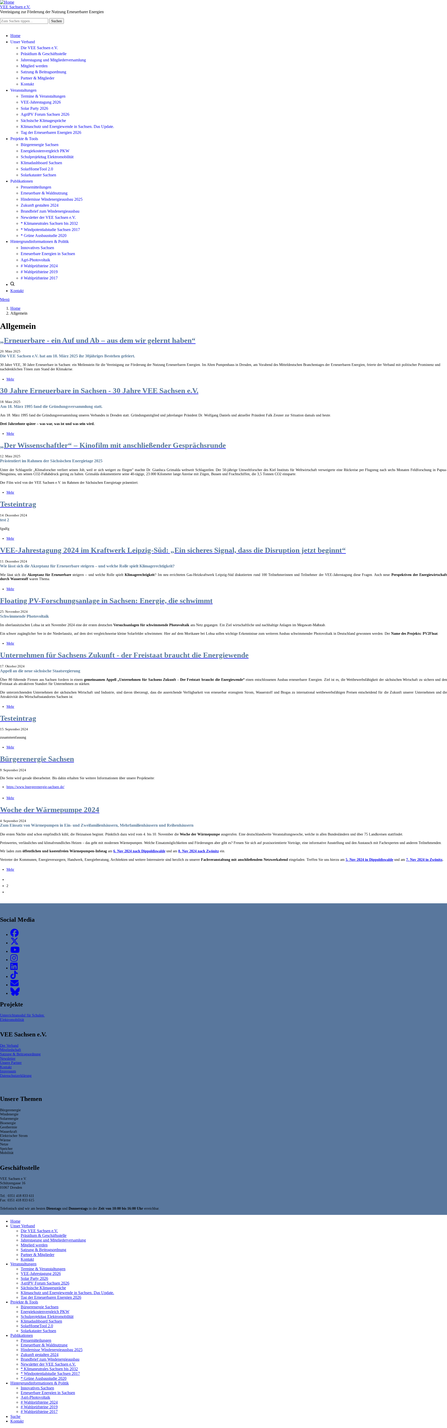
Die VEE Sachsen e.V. (39, 48)
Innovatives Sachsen (37, 248)
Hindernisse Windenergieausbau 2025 (52, 199)
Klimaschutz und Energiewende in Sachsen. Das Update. (67, 126)
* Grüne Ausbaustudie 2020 (43, 235)
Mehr (10, 379)
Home (15, 35)
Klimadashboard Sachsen (41, 163)
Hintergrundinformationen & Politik (39, 241)
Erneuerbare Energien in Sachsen (48, 253)
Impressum (8, 1071)
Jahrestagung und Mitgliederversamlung (53, 60)
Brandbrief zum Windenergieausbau (50, 211)
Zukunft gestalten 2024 (39, 205)
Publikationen (21, 181)
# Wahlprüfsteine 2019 (39, 272)
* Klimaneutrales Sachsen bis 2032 (49, 223)
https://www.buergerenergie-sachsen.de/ (35, 787)
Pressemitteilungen (36, 187)
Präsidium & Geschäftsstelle (43, 54)
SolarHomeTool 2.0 (37, 169)
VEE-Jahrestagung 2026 (41, 102)
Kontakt (27, 84)
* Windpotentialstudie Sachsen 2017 (50, 229)
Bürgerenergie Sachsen (39, 144)
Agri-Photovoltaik (35, 260)
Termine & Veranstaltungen (43, 96)
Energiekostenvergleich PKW (45, 151)
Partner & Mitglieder (37, 78)
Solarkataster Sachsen (38, 175)
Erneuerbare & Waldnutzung (44, 193)
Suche (15, 1416)
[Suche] (12, 284)
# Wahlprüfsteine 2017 (39, 278)
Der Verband (9, 1045)
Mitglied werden (34, 66)
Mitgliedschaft (10, 1050)
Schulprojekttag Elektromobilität (47, 157)
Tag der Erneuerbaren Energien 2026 (51, 132)
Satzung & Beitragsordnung (43, 72)
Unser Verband (22, 42)
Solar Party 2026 (34, 108)
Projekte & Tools (24, 138)
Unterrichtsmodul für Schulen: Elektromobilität (22, 1017)
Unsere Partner (11, 1063)
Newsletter (8, 1058)
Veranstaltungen (23, 90)
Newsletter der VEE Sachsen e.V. (48, 217)
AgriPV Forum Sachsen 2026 (45, 114)
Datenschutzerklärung (16, 1075)
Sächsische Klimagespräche (43, 120)
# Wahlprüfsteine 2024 (39, 266)
